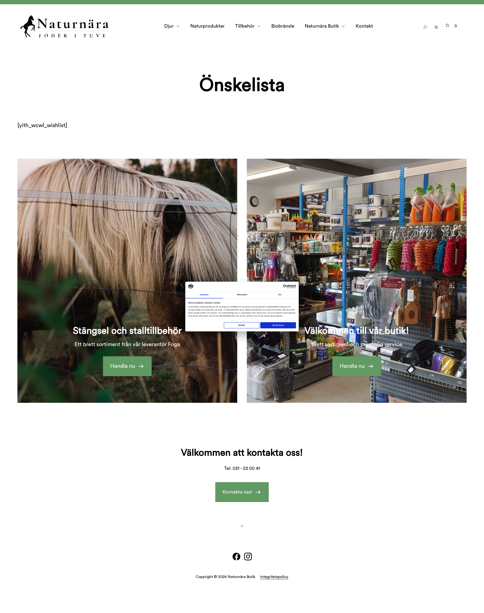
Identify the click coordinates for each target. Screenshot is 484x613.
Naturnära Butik (322, 26)
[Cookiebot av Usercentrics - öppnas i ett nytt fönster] (285, 286)
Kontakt (364, 26)
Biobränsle (282, 26)
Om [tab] (279, 295)
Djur (169, 26)
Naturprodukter (207, 26)
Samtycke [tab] (204, 295)
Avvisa (241, 325)
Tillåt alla (278, 325)
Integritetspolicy (274, 577)
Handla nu (122, 366)
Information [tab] (242, 295)
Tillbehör (245, 26)
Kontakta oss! (237, 492)
